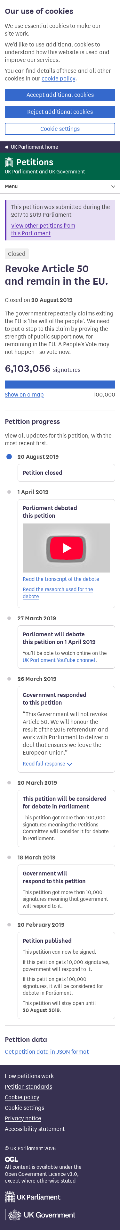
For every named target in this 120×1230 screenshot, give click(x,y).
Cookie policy (22, 1097)
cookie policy (58, 78)
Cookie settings (60, 128)
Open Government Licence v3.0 (41, 1174)
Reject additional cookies (60, 111)
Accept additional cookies (60, 94)
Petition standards (28, 1086)
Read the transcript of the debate (61, 579)
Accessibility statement (35, 1129)
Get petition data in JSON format (47, 1051)
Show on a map (24, 394)
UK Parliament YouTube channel (59, 660)
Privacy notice (23, 1118)
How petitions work (29, 1076)
